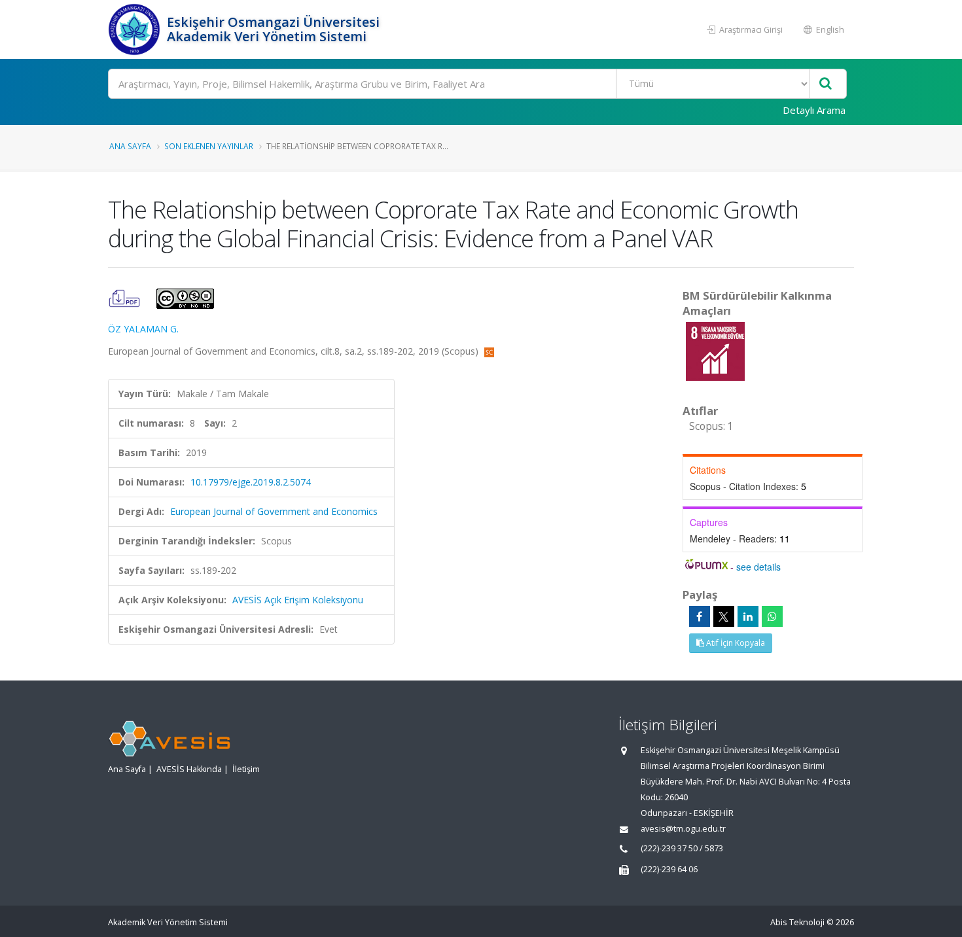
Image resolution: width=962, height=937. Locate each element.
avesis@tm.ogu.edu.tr (683, 828)
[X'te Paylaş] (723, 616)
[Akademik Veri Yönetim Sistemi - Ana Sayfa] (136, 29)
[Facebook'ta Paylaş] (699, 616)
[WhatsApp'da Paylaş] (772, 616)
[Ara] (825, 84)
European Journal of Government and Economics (274, 511)
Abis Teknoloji (797, 922)
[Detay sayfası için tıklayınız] (715, 350)
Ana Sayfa (130, 146)
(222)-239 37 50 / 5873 (682, 848)
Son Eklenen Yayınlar (208, 146)
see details (758, 566)
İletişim (246, 769)
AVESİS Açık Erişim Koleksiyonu (297, 599)
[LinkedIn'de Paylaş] (748, 616)
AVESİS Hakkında (189, 769)
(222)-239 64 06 (669, 869)
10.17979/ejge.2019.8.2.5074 (250, 482)
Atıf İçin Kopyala (734, 642)
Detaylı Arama (814, 109)
